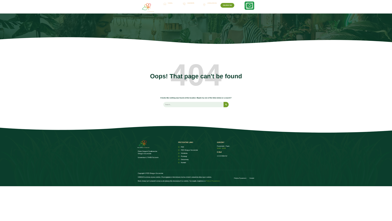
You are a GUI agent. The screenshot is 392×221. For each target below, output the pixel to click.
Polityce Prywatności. (213, 181)
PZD (227, 12)
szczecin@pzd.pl (222, 156)
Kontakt (219, 12)
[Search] (226, 104)
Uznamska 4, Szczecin (211, 6)
